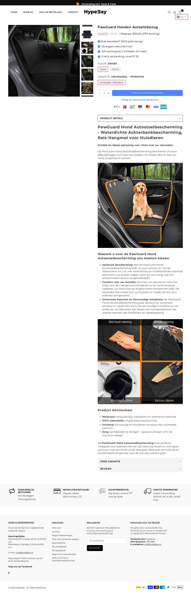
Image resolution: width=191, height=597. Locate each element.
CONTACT (73, 12)
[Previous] (12, 60)
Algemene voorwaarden (64, 554)
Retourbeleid (58, 543)
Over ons (56, 528)
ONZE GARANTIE (110, 461)
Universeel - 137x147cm (111, 82)
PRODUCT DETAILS (111, 118)
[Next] (75, 60)
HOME (14, 12)
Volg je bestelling (50, 12)
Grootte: (121, 76)
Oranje (115, 69)
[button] (181, 16)
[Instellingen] (174, 12)
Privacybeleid (59, 550)
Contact (56, 531)
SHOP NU (28, 12)
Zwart (103, 69)
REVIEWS (105, 468)
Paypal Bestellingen (62, 535)
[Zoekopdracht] (169, 12)
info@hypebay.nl (24, 552)
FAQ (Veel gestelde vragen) (65, 539)
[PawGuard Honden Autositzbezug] (87, 34)
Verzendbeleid (59, 546)
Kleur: (107, 63)
